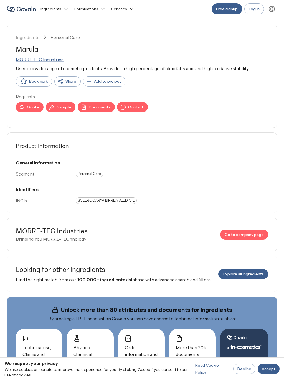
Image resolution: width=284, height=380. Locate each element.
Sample (64, 107)
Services (119, 8)
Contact (135, 107)
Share (70, 81)
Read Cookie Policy (207, 369)
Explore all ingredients (243, 274)
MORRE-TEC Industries (40, 59)
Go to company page (244, 234)
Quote (33, 107)
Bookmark (38, 81)
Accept (268, 368)
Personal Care (65, 37)
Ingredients (50, 8)
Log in (254, 8)
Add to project (107, 81)
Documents (99, 107)
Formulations (86, 8)
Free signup (227, 8)
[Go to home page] (21, 9)
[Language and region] (271, 8)
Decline (244, 368)
